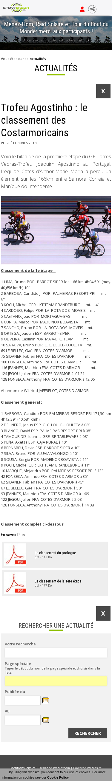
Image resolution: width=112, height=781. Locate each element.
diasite (97, 768)
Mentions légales (22, 768)
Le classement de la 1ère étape (58, 581)
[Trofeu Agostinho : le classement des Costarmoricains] (56, 230)
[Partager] (92, 9)
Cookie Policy (58, 777)
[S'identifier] (82, 9)
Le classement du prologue (55, 552)
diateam (64, 768)
